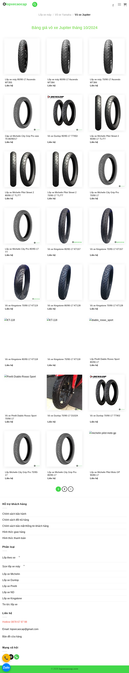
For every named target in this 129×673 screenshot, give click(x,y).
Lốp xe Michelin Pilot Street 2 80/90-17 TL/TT (19, 194)
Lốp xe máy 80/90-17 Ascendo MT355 (20, 81)
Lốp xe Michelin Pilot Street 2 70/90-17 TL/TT (62, 194)
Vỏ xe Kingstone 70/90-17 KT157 (106, 249)
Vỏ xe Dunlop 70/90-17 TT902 (105, 415)
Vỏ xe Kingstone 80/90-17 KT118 (21, 359)
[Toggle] (19, 557)
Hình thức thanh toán (14, 538)
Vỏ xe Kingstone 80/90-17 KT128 (64, 305)
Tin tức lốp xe (9, 604)
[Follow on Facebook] (113, 5)
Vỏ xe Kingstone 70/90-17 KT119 (21, 305)
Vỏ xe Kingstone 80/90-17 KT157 (64, 249)
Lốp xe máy (45, 14)
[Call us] (16, 657)
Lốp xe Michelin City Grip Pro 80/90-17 (62, 473)
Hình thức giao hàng (13, 532)
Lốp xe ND (8, 592)
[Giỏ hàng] (125, 4)
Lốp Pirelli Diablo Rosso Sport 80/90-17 (105, 360)
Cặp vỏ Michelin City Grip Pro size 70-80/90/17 (22, 137)
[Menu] (119, 4)
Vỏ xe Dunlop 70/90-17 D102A (63, 415)
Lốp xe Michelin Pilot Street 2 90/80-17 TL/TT (104, 137)
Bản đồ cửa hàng (12, 636)
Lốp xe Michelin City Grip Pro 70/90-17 (104, 194)
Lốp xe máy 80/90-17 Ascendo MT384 (63, 81)
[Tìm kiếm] (34, 4)
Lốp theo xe (8, 557)
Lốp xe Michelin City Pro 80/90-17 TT (22, 250)
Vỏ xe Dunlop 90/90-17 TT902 (63, 136)
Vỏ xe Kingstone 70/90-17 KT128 (106, 305)
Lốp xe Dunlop (10, 580)
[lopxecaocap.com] (14, 4)
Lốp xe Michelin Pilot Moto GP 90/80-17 (105, 473)
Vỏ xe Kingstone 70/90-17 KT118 (64, 359)
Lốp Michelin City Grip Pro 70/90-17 (21, 473)
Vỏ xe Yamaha (63, 14)
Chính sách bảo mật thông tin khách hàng (25, 526)
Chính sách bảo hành (14, 513)
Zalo (6, 667)
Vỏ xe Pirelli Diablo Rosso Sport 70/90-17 (20, 417)
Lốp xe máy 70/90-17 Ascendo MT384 (105, 81)
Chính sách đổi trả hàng (15, 519)
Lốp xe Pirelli (9, 586)
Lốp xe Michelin (11, 574)
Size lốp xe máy (11, 566)
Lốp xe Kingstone (12, 598)
